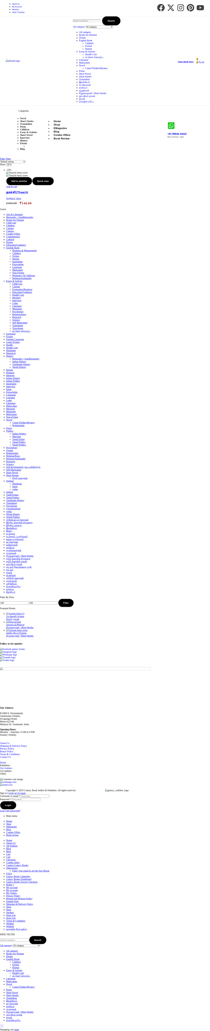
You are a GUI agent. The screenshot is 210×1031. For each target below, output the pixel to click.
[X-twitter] (171, 8)
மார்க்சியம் (11, 583)
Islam (8, 389)
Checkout (11, 859)
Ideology (16, 297)
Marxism (10, 408)
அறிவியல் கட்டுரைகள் (17, 520)
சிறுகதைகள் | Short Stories (92, 93)
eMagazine (11, 826)
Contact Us (5, 757)
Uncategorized (13, 508)
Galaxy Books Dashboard (18, 879)
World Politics (19, 445)
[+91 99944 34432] (171, 125)
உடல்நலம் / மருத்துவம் (17, 536)
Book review (12, 835)
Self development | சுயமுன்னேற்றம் (23, 467)
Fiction (88, 46)
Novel (82, 65)
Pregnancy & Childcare (23, 275)
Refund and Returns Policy (19, 898)
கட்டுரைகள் (85, 85)
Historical (11, 353)
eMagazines (12, 868)
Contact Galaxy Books (17, 865)
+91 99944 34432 (177, 134)
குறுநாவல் (84, 90)
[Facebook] (161, 8)
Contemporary (13, 236)
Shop (8, 824)
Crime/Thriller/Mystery (96, 68)
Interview (17, 300)
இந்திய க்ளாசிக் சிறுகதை (19, 522)
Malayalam (84, 62)
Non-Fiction (18, 272)
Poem (82, 71)
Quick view (43, 181)
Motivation (17, 270)
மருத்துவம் (11, 581)
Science (16, 320)
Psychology (18, 311)
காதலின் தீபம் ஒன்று (16, 929)
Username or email (10, 796)
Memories (17, 309)
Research (16, 317)
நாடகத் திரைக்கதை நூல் (19, 567)
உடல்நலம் (10, 533)
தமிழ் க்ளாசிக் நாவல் (16, 561)
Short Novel (85, 73)
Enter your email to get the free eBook (30, 871)
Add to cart (11, 186)
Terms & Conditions (10, 754)
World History (19, 367)
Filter (66, 603)
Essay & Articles (87, 51)
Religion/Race (19, 314)
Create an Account (17, 793)
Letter (15, 303)
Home (3, 762)
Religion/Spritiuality (16, 458)
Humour (10, 372)
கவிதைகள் (12, 544)
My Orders (11, 893)
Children (89, 43)
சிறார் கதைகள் (20, 478)
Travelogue (17, 328)
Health (9, 345)
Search (111, 21)
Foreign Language (15, 339)
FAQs (9, 873)
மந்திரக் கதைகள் (15, 578)
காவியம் (83, 87)
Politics (9, 431)
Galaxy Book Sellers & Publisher (40, 790)
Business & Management (24, 250)
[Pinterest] (190, 8)
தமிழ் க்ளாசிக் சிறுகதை (18, 558)
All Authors (12, 846)
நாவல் (82, 98)
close (16, 1029)
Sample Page (12, 901)
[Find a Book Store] (179, 57)
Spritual (10, 481)
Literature (83, 60)
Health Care (91, 54)
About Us (5, 743)
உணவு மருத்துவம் (15, 539)
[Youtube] (200, 8)
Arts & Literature (14, 214)
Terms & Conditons (15, 920)
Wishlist (10, 923)
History (9, 356)
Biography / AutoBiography (19, 217)
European (11, 334)
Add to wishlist (19, 181)
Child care (11, 222)
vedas (15, 489)
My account (12, 887)
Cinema (10, 228)
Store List (11, 915)
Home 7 (10, 884)
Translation (84, 79)
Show (3, 164)
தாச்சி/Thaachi (17, 192)
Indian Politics (13, 381)
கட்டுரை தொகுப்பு (94, 57)
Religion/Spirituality (22, 278)
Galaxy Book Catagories (18, 876)
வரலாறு (10, 589)
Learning (10, 397)
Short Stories (85, 76)
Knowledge (18, 264)
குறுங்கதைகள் (13, 550)
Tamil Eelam (18, 439)
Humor (88, 49)
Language (17, 267)
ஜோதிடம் (10, 592)
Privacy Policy (7, 748)
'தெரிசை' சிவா (13, 198)
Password (5, 799)
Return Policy (6, 751)
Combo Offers (13, 234)
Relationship (18, 425)
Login (8, 805)
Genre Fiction (13, 342)
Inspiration (17, 261)
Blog (8, 829)
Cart (8, 854)
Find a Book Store (186, 62)
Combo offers (13, 862)
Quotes (9, 450)
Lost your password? (10, 810)
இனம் (9, 531)
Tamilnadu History (21, 364)
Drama (82, 37)
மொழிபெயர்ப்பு (86, 101)
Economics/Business (22, 289)
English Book (85, 40)
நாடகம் (9, 569)
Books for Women (88, 35)
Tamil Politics (19, 442)
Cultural (10, 239)
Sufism (9, 492)
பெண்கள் (11, 575)
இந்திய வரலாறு (14, 525)
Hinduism (11, 350)
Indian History (19, 361)
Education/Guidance (16, 245)
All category (85, 32)
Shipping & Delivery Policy (13, 746)
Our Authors (6, 768)
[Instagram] (180, 8)
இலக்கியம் (84, 82)
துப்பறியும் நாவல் (87, 96)
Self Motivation (19, 322)
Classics (10, 231)
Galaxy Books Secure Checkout (21, 882)
